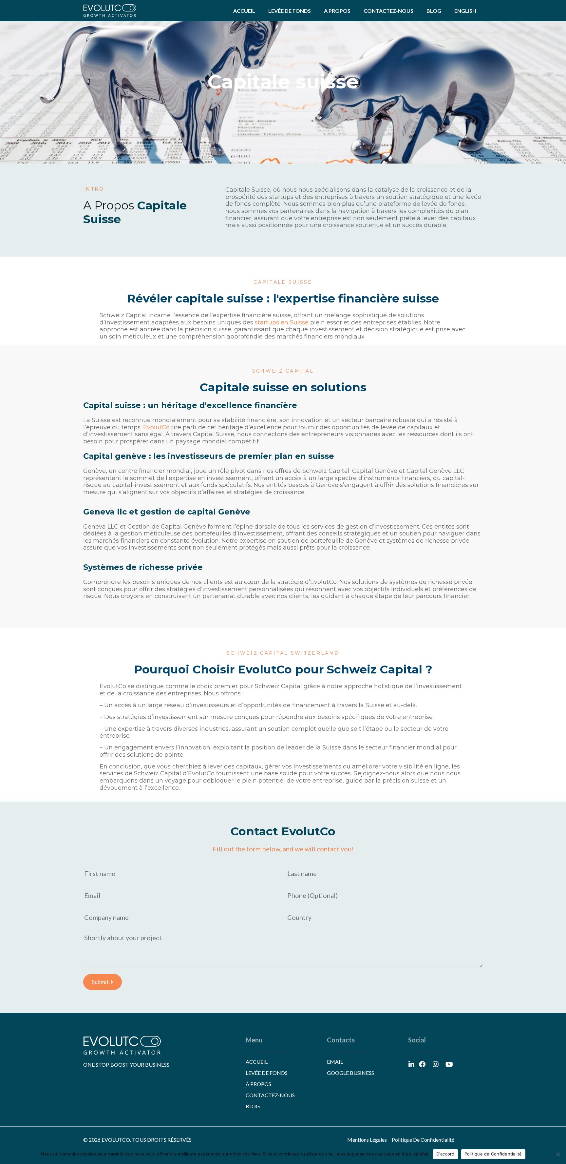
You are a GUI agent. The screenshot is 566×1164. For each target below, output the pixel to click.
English (465, 11)
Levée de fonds (289, 11)
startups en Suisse (282, 322)
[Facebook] (422, 1064)
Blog (433, 11)
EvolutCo (156, 427)
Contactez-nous (388, 11)
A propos (337, 11)
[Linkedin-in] (411, 1064)
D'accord (445, 1153)
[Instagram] (436, 1064)
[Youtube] (449, 1064)
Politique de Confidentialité (493, 1153)
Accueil (244, 11)
